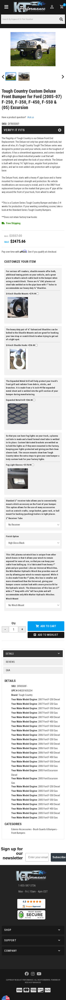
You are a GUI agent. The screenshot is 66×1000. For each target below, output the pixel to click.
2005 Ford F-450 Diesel (49, 804)
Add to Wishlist (48, 634)
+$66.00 (19, 400)
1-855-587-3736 (27, 885)
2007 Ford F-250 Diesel (49, 699)
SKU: (13, 686)
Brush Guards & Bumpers (45, 829)
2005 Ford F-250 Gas (48, 791)
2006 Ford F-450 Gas (48, 757)
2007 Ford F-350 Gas (48, 712)
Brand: (14, 695)
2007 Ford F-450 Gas (48, 721)
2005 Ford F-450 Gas (48, 808)
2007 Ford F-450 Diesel (49, 717)
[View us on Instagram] (33, 974)
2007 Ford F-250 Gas (48, 704)
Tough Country (25, 695)
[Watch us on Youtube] (39, 974)
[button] (33, 930)
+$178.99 (19, 465)
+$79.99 (21, 293)
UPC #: (14, 690)
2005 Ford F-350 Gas (48, 799)
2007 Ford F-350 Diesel (49, 708)
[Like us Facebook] (27, 974)
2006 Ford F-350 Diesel (49, 743)
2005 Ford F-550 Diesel (49, 813)
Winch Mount (12, 598)
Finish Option (12, 536)
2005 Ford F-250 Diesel (49, 786)
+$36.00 (20, 345)
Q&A (8, 670)
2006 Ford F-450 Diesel (49, 752)
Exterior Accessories (21, 829)
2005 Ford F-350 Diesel (49, 795)
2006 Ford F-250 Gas (48, 739)
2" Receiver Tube (14, 518)
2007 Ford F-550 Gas (48, 730)
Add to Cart (48, 626)
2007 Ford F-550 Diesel (49, 726)
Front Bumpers (18, 833)
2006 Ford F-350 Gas (48, 748)
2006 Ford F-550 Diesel (49, 761)
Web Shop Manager (33, 982)
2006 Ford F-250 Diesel (49, 735)
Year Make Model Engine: (24, 699)
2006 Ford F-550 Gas (48, 766)
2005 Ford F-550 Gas (48, 817)
